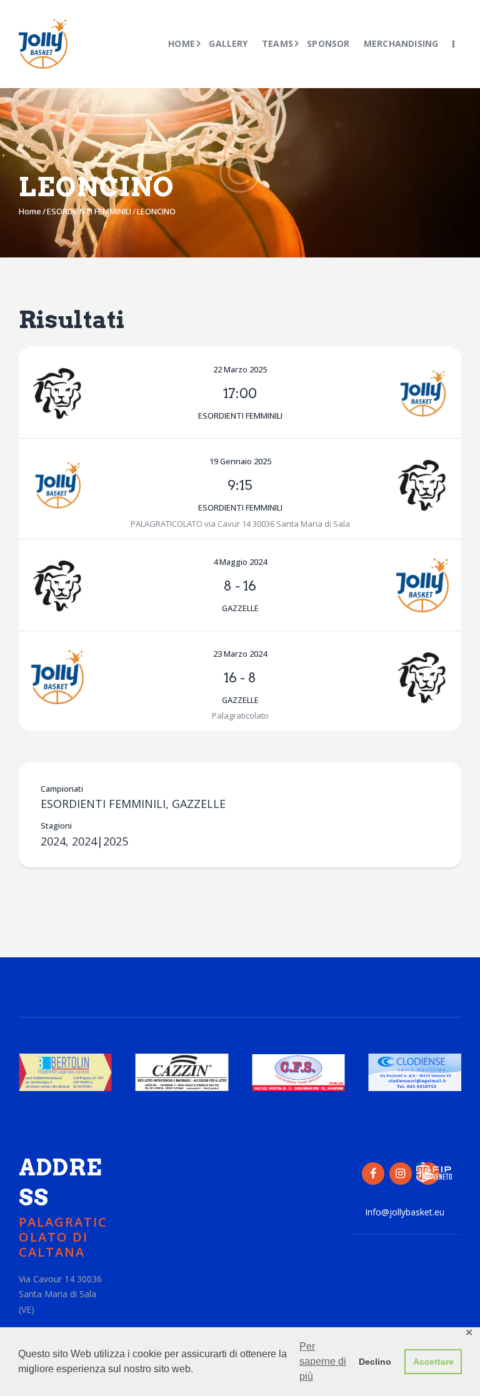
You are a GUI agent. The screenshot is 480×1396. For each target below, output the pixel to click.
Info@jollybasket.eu (404, 1212)
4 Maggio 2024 (240, 561)
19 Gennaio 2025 (240, 461)
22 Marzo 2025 (240, 369)
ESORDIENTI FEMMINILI (89, 211)
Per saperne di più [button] (322, 1361)
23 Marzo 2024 (240, 653)
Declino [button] (375, 1362)
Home (30, 211)
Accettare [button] (433, 1362)
